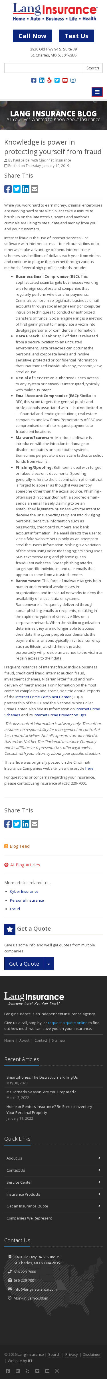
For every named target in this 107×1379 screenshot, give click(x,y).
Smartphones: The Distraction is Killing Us (42, 1080)
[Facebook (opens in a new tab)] (34, 80)
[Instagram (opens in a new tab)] (73, 80)
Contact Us (16, 1170)
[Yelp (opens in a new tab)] (49, 80)
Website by (20, 1360)
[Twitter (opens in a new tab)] (57, 80)
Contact (41, 1040)
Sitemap (58, 1040)
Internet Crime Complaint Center (43, 696)
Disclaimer (92, 1354)
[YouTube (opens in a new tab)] (65, 80)
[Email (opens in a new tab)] (34, 189)
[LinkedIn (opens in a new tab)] (42, 80)
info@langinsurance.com (35, 1289)
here (89, 768)
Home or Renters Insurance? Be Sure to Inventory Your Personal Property (49, 1112)
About (24, 1040)
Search (92, 68)
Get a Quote (24, 963)
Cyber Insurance (24, 891)
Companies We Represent (29, 1218)
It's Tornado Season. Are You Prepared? (41, 1094)
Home (9, 1040)
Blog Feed (20, 846)
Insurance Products (23, 1194)
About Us (14, 1158)
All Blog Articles (25, 865)
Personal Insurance (27, 900)
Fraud (15, 908)
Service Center (19, 1182)
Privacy (71, 1354)
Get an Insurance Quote (27, 1206)
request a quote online (68, 1022)
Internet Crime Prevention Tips (60, 714)
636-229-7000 (25, 1271)
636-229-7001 (25, 1280)
